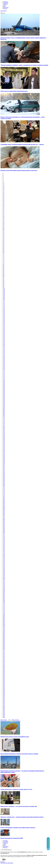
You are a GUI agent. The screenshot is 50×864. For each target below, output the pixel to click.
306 (4, 528)
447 (4, 692)
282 (4, 500)
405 (4, 643)
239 (4, 450)
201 (4, 406)
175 (4, 375)
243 (4, 455)
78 (3, 262)
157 (4, 354)
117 (4, 308)
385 (4, 620)
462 (4, 710)
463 (4, 711)
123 (4, 315)
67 (3, 249)
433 (4, 676)
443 (4, 688)
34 (3, 211)
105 (4, 294)
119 (4, 310)
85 (3, 270)
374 (4, 607)
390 (4, 626)
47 (3, 226)
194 (4, 397)
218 (4, 425)
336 (4, 563)
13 (3, 186)
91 (3, 277)
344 (4, 572)
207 (4, 413)
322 (4, 547)
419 (4, 660)
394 (4, 631)
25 (3, 200)
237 (4, 448)
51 (3, 231)
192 (4, 395)
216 (4, 423)
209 (4, 415)
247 (4, 459)
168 (4, 367)
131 (4, 324)
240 (4, 451)
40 (3, 218)
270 (4, 486)
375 (4, 608)
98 (3, 286)
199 (4, 403)
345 (4, 574)
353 (4, 583)
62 (3, 244)
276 (4, 493)
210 (4, 416)
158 (4, 356)
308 (4, 530)
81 (3, 266)
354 (4, 584)
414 (4, 654)
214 (4, 421)
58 (3, 239)
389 (4, 625)
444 (4, 689)
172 (4, 372)
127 (4, 319)
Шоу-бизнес (5, 7)
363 (4, 594)
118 (4, 309)
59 (3, 240)
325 (4, 550)
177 (4, 378)
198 (4, 402)
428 (4, 670)
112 (4, 302)
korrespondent (3, 10)
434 (4, 677)
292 (4, 512)
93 (3, 280)
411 (4, 650)
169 (4, 368)
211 (4, 417)
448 (4, 694)
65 (3, 247)
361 (4, 592)
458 (4, 705)
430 (4, 673)
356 (4, 586)
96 (3, 283)
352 (4, 582)
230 (4, 439)
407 (4, 646)
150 (4, 346)
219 (4, 427)
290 (4, 509)
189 (4, 392)
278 (4, 495)
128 (4, 321)
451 (4, 697)
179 (4, 380)
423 (4, 664)
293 (4, 513)
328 (4, 554)
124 (4, 316)
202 (4, 407)
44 (3, 223)
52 (3, 232)
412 (4, 652)
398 (4, 635)
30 (3, 206)
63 (3, 245)
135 (4, 329)
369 (4, 601)
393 (4, 629)
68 (3, 251)
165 (4, 364)
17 (3, 191)
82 (3, 267)
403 (4, 641)
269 (4, 485)
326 (4, 551)
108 (4, 297)
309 (4, 532)
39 (3, 217)
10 (3, 183)
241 (4, 452)
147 (4, 343)
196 (4, 400)
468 (4, 717)
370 (4, 603)
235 (4, 445)
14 (3, 188)
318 (4, 542)
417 (4, 657)
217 (4, 424)
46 (3, 225)
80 (3, 265)
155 (4, 352)
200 (4, 404)
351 (4, 581)
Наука (4, 6)
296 (4, 516)
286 (4, 505)
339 (4, 567)
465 (4, 713)
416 (4, 656)
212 (4, 418)
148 (4, 344)
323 (4, 548)
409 (4, 648)
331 (4, 557)
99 (3, 287)
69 (3, 252)
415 (4, 655)
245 (4, 457)
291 (4, 511)
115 (4, 305)
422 (4, 663)
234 (4, 444)
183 (4, 385)
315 (4, 539)
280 (4, 498)
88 (3, 274)
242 (4, 453)
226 (4, 435)
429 (4, 671)
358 (4, 589)
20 (3, 195)
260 (4, 474)
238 (4, 449)
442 (4, 687)
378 (4, 612)
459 (4, 706)
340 (4, 568)
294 (4, 514)
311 (4, 534)
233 (4, 443)
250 (4, 463)
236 (4, 446)
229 (4, 438)
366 (4, 598)
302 (4, 523)
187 (4, 389)
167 (4, 366)
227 (4, 436)
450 (4, 696)
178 (4, 379)
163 (4, 361)
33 (3, 210)
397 (4, 634)
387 (4, 622)
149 (4, 345)
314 (4, 537)
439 (4, 683)
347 (4, 576)
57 (3, 238)
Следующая (16, 719)
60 (3, 241)
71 (3, 254)
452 (4, 698)
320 (4, 544)
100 (4, 288)
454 (4, 701)
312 (4, 535)
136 (4, 330)
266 (4, 481)
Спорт (4, 5)
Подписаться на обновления (7, 862)
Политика (5, 1)
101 (4, 289)
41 (3, 219)
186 (4, 388)
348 (4, 577)
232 (4, 442)
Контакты (3, 861)
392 (4, 628)
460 (4, 708)
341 (4, 569)
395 (4, 632)
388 (4, 624)
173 (4, 373)
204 (4, 409)
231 (4, 441)
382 (4, 617)
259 (4, 473)
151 (4, 347)
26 (3, 202)
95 (3, 282)
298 (4, 519)
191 (4, 394)
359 (4, 590)
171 (4, 371)
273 (4, 490)
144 (4, 339)
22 (3, 197)
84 (3, 269)
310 (4, 533)
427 (4, 669)
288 (4, 507)
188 (4, 390)
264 (4, 479)
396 (4, 633)
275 (4, 492)
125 (4, 317)
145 (4, 340)
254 (4, 467)
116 (4, 307)
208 (4, 414)
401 (4, 639)
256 (4, 470)
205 (4, 410)
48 (3, 227)
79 (3, 263)
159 (4, 357)
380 (4, 614)
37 (3, 214)
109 (4, 298)
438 (4, 682)
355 (4, 585)
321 (4, 546)
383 (4, 618)
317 (4, 541)
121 (4, 312)
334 (4, 561)
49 (3, 228)
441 (4, 685)
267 (4, 483)
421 (4, 662)
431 (4, 674)
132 (4, 325)
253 (4, 466)
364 (4, 596)
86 (3, 272)
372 (4, 605)
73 (3, 256)
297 (4, 518)
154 (4, 351)
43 (3, 221)
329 (4, 555)
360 (4, 591)
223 (4, 431)
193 (4, 396)
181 (4, 382)
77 (3, 261)
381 (4, 615)
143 (4, 338)
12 (3, 185)
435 (4, 678)
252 (4, 465)
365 (4, 597)
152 (4, 349)
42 (3, 220)
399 (4, 636)
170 (4, 370)
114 (4, 304)
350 (4, 579)
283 (4, 501)
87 (3, 273)
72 (3, 255)
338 (4, 565)
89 (3, 275)
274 (4, 491)
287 (4, 506)
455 (4, 702)
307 (4, 529)
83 (3, 268)
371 (4, 604)
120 (4, 311)
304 (4, 526)
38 (3, 216)
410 (4, 649)
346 (4, 575)
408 (4, 647)
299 (4, 520)
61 (3, 242)
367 (4, 599)
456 (4, 703)
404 (4, 642)
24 (3, 199)
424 (4, 666)
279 (4, 497)
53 (3, 233)
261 (4, 476)
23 (3, 198)
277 (4, 494)
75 (3, 259)
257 (4, 471)
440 (4, 684)
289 (4, 508)
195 (4, 399)
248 (4, 460)
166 (4, 365)
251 (4, 464)
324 (4, 549)
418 (4, 659)
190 (4, 393)
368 (4, 600)
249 (4, 462)
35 (3, 212)
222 (4, 430)
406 (4, 645)
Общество (5, 3)
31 (3, 207)
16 (3, 190)
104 (4, 293)
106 (4, 295)
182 (4, 383)
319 (4, 543)
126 (4, 318)
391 (4, 627)
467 (4, 716)
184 (4, 386)
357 (4, 587)
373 (4, 606)
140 (4, 335)
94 (3, 281)
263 (4, 478)
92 (3, 279)
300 (4, 521)
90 (3, 276)
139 (4, 333)
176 (4, 377)
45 (3, 224)
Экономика (5, 2)
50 (3, 230)
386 (4, 621)
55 (3, 235)
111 (4, 301)
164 (4, 363)
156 (4, 353)
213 (4, 420)
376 (4, 610)
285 (4, 504)
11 (3, 184)
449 (4, 695)
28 (3, 204)
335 (4, 562)
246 (4, 458)
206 (4, 411)
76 (3, 260)
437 (4, 681)
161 (4, 359)
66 (3, 248)
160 (4, 358)
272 (4, 488)
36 (3, 213)
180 (4, 381)
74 (3, 258)
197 (4, 401)
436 (4, 680)
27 (3, 203)
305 (4, 527)
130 (4, 323)
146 (4, 342)
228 (4, 437)
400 (4, 638)
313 (4, 536)
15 (3, 189)
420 (4, 661)
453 (4, 699)
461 (4, 709)
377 (4, 611)
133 (4, 326)
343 (4, 571)
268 (4, 484)
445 (4, 690)
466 (4, 715)
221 (4, 429)
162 (4, 360)
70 (3, 253)
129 (4, 322)
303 (4, 525)
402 (4, 640)
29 (3, 205)
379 (4, 613)
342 (4, 570)
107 (4, 296)
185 (4, 387)
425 (4, 667)
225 (4, 434)
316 (4, 540)
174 (4, 374)
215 (4, 422)
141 (4, 336)
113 (4, 303)
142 (4, 337)
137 (4, 331)
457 (4, 704)
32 (3, 209)
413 (4, 653)
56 (3, 237)
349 (4, 578)
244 (4, 456)
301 (4, 522)
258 (4, 472)
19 (3, 193)
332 (4, 558)
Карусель (5, 8)
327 (4, 553)
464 (4, 712)
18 (3, 192)
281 (4, 499)
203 (4, 408)
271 (4, 487)
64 (3, 246)
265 (4, 480)
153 (4, 350)
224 (4, 432)
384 (4, 619)
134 (4, 328)
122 (4, 314)
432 (4, 675)
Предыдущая (3, 719)
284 (4, 502)
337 (4, 564)
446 (4, 691)
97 (3, 284)
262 (4, 477)
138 (4, 332)
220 (4, 428)
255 (4, 469)
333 (4, 560)
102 (4, 290)
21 (3, 196)
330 (4, 556)
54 (3, 234)
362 (4, 593)
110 (4, 300)
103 (4, 291)
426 (4, 668)
